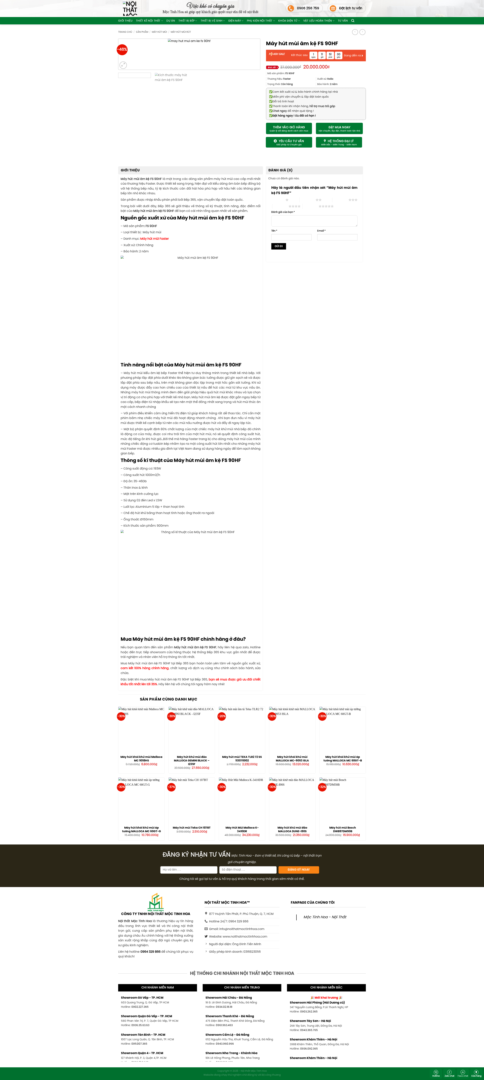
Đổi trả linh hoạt (281, 101)
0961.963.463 (224, 1025)
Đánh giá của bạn (283, 212)
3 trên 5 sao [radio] (340, 199)
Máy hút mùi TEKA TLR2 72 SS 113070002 (242, 759)
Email (321, 231)
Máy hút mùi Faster (154, 238)
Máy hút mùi (159, 32)
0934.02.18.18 (224, 1007)
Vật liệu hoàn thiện (317, 20)
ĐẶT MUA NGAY (340, 127)
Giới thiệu (125, 20)
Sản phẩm (142, 32)
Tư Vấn (343, 20)
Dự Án (170, 20)
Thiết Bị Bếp (186, 20)
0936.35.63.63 (140, 1025)
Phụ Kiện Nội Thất (259, 20)
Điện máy (234, 20)
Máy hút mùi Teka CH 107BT (192, 827)
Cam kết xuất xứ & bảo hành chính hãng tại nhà (303, 91)
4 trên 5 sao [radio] (280, 206)
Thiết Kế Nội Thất (148, 20)
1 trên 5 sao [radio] (277, 199)
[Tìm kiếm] (352, 20)
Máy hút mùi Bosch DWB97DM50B (342, 829)
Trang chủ (125, 32)
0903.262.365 (309, 1011)
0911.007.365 (139, 1044)
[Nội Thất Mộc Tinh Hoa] (127, 8)
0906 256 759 (308, 8)
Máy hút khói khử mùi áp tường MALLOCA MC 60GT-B (342, 759)
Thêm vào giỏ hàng (289, 127)
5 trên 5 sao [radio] (310, 206)
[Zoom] (123, 65)
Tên (274, 231)
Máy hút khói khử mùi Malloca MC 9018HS (141, 759)
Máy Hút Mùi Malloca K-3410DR (242, 829)
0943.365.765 (309, 1030)
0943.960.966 (225, 1044)
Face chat (463, 1076)
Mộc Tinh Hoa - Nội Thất (324, 917)
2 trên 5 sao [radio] (307, 199)
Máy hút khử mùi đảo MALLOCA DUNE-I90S (292, 829)
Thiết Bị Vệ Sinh (212, 20)
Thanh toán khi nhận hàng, (302, 106)
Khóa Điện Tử (287, 20)
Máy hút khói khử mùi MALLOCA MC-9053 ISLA (292, 759)
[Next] (251, 54)
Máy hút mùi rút (181, 32)
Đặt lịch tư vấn (350, 8)
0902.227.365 (140, 1007)
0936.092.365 (309, 1048)
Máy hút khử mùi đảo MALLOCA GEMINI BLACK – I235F (191, 761)
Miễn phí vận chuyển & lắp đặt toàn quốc (299, 96)
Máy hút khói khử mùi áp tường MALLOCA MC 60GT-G (141, 829)
